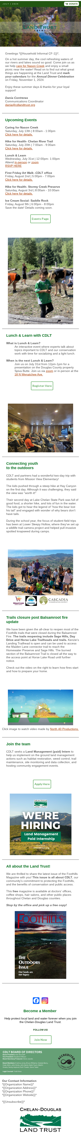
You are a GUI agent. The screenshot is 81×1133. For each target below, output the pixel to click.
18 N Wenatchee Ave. (29, 374)
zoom (35, 162)
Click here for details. (19, 134)
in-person (21, 162)
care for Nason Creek (30, 66)
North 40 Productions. (64, 729)
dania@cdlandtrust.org (20, 105)
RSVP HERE (13, 165)
